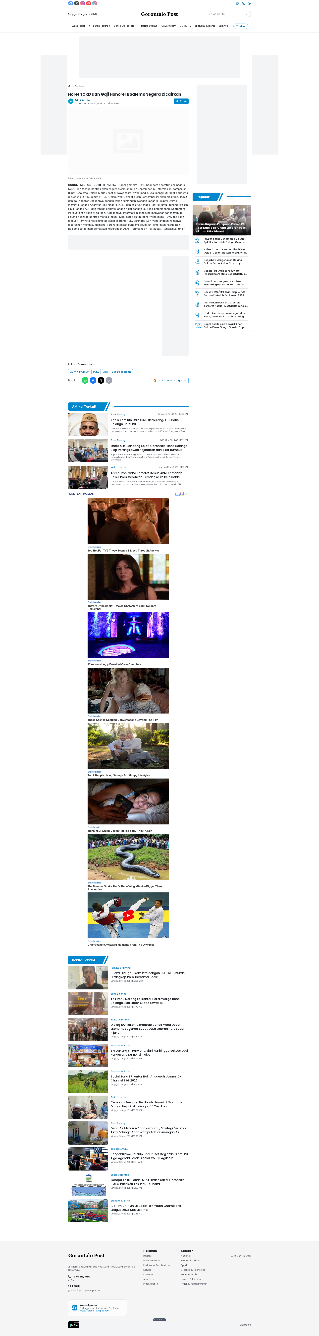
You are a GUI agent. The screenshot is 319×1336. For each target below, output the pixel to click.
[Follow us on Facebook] (70, 3)
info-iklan (148, 1274)
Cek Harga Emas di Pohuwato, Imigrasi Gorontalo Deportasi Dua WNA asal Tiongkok (224, 274)
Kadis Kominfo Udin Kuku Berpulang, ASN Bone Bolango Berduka (145, 422)
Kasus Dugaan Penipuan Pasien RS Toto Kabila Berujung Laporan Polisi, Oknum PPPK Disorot (221, 227)
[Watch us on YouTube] (88, 3)
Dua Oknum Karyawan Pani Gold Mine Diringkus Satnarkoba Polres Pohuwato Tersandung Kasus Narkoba (224, 286)
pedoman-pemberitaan (157, 1265)
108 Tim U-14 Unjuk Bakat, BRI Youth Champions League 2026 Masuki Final (146, 1208)
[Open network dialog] (237, 3)
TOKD (96, 371)
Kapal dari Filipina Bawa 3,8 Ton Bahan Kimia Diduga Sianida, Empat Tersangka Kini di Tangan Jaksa (225, 327)
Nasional (186, 1256)
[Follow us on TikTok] (94, 3)
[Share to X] (101, 380)
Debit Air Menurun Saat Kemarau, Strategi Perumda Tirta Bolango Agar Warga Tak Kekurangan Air (149, 1130)
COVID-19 (185, 26)
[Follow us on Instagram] (82, 3)
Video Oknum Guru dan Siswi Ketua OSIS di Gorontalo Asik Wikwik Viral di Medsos (225, 253)
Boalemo (80, 86)
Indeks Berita (150, 1283)
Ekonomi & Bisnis (205, 26)
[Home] (69, 86)
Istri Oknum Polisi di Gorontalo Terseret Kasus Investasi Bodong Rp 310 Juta (226, 306)
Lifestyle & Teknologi (193, 1269)
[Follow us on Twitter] (76, 3)
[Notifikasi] (243, 3)
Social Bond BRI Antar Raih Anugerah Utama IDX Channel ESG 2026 (146, 1078)
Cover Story (168, 26)
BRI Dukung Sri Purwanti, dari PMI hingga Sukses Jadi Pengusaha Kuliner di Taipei (149, 1052)
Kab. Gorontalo (119, 1149)
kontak (147, 1269)
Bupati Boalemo (121, 371)
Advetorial (78, 26)
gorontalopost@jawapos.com (85, 1290)
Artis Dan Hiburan (99, 26)
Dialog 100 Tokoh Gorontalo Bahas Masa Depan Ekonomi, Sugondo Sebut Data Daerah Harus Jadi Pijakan (147, 1029)
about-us (148, 1279)
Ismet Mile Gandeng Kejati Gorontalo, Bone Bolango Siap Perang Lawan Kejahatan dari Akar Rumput (149, 448)
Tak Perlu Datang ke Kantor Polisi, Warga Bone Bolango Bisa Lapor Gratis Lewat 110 (145, 1001)
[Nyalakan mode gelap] (249, 3)
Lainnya (223, 26)
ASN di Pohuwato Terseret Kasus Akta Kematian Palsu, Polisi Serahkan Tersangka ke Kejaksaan (146, 475)
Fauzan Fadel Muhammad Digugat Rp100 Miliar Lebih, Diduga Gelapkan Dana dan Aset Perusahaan (225, 242)
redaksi (147, 1256)
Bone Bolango (118, 414)
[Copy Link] (109, 380)
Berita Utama (149, 26)
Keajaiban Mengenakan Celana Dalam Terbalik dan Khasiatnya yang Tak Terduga (223, 263)
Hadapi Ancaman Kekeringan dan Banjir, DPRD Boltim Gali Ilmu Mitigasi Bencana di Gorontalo (225, 316)
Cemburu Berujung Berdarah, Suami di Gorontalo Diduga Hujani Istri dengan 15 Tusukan (147, 1104)
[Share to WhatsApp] (85, 380)
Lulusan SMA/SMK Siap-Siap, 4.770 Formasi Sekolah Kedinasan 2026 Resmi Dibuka (224, 295)
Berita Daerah (189, 1274)
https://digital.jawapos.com (94, 1310)
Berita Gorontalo (124, 26)
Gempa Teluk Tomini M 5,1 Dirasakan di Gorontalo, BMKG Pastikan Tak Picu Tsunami (148, 1182)
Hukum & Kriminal (121, 968)
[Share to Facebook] (93, 380)
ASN (105, 371)
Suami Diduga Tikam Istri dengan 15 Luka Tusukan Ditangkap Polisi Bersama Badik (148, 975)
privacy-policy (151, 1260)
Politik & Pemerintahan (194, 1283)
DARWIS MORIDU (79, 371)
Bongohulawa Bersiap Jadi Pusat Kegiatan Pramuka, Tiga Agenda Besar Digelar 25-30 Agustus (150, 1156)
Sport (184, 1265)
